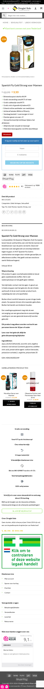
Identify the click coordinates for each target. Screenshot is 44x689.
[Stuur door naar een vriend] (16, 212)
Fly (6, 207)
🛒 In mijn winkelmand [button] (11, 403)
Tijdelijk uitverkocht (32, 405)
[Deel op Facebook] (8, 212)
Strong (25, 207)
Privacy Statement (27, 686)
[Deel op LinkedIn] (24, 212)
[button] (3, 8)
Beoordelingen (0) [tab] (9, 230)
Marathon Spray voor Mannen (11, 394)
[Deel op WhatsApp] (4, 212)
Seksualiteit (17, 22)
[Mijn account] (35, 8)
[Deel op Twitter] (12, 212)
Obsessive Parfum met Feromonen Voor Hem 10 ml (33, 395)
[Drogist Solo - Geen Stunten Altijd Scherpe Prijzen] (21, 8)
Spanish (19, 207)
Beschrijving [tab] (7, 226)
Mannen (14, 207)
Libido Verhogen (33, 22)
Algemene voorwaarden (11, 686)
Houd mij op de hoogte (22, 163)
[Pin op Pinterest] (20, 212)
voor (29, 207)
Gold (9, 207)
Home (5, 22)
